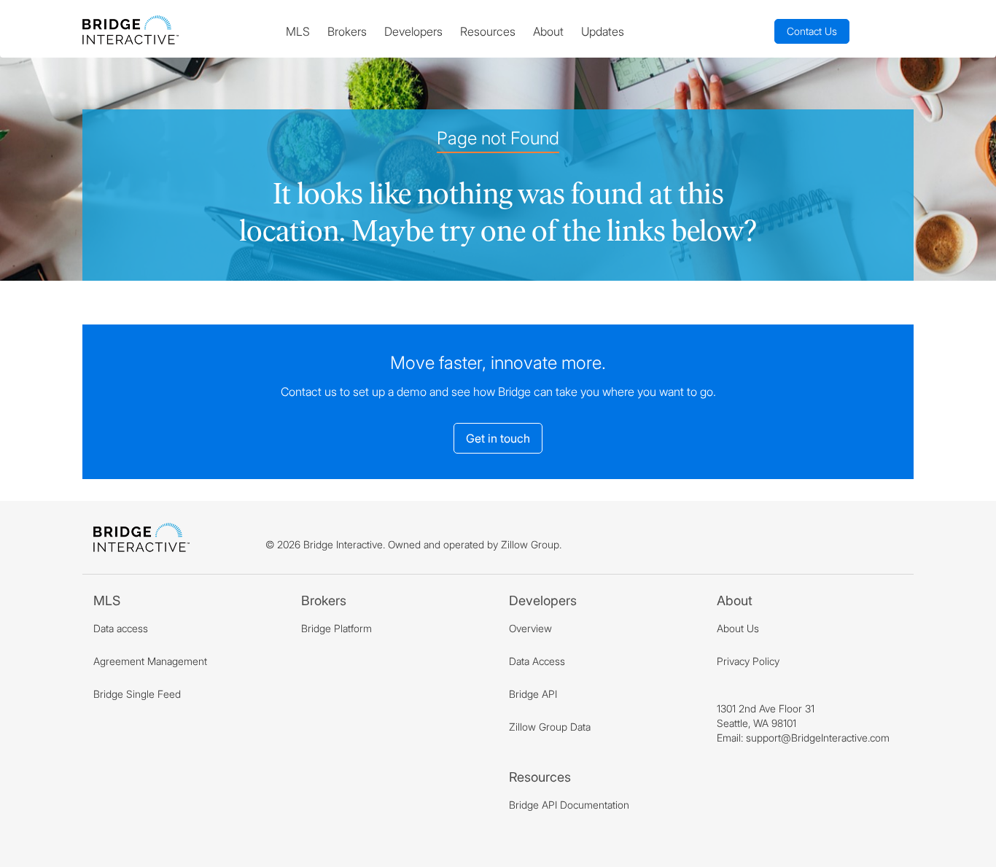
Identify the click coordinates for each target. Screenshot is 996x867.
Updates (602, 31)
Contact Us (812, 31)
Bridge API (533, 694)
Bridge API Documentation (569, 804)
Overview (530, 628)
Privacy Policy (748, 661)
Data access (120, 628)
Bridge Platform (336, 628)
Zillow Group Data (550, 726)
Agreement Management (150, 661)
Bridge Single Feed (137, 694)
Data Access (537, 661)
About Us (738, 628)
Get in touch (498, 438)
